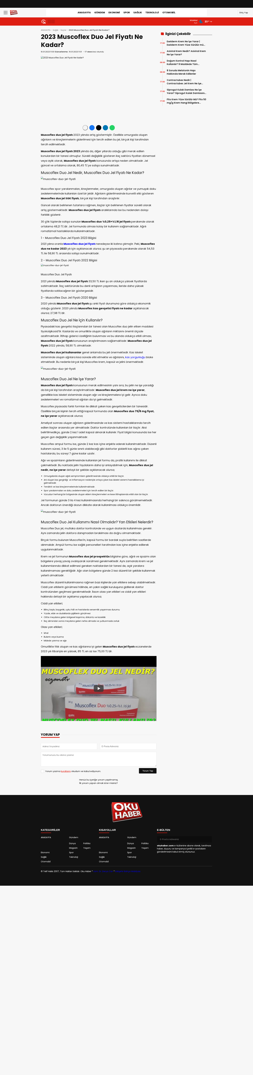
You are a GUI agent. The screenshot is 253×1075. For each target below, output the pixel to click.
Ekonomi (114, 12)
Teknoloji (152, 12)
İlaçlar (63, 30)
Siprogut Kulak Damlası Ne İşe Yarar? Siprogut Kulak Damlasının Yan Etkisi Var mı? (186, 91)
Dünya (72, 843)
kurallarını (66, 771)
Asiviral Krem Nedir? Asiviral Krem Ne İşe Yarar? (186, 53)
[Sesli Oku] (85, 127)
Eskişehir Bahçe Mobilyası (127, 871)
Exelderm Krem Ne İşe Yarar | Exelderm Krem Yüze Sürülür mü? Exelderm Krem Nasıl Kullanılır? (186, 43)
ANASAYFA (84, 12)
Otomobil (168, 12)
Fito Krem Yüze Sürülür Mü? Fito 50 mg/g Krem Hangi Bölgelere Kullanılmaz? (186, 101)
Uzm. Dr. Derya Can (103, 871)
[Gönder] (208, 839)
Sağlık (137, 12)
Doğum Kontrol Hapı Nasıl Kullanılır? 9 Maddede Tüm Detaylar (182, 62)
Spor (126, 12)
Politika (86, 843)
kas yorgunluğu (135, 357)
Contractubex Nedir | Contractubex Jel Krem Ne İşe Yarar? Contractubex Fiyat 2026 (185, 82)
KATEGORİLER (50, 829)
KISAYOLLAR (107, 829)
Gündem (99, 12)
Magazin (73, 847)
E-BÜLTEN (163, 829)
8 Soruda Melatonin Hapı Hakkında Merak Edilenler (181, 72)
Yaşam (86, 847)
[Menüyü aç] (6, 12)
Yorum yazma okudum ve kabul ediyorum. (73, 771)
